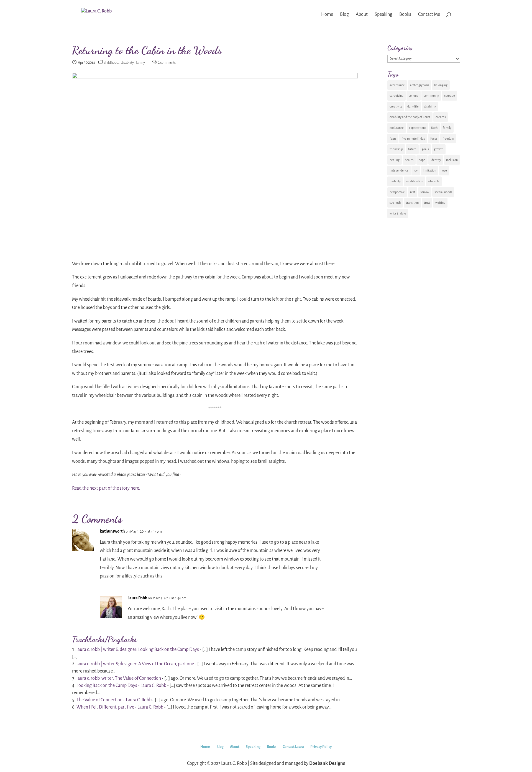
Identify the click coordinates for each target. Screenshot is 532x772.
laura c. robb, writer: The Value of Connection (118, 678)
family (140, 63)
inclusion (452, 160)
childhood (111, 63)
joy (416, 170)
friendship (396, 149)
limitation (429, 170)
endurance (397, 127)
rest (412, 192)
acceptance (397, 85)
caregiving (396, 95)
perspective (397, 192)
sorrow (424, 192)
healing (395, 160)
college (413, 95)
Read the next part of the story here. (106, 488)
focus (433, 138)
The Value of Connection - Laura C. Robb (114, 699)
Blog (220, 747)
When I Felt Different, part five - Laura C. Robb (119, 707)
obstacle (433, 181)
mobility (395, 181)
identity (436, 160)
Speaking (253, 747)
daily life (413, 106)
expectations (417, 127)
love (444, 170)
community (431, 95)
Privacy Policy (321, 747)
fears (393, 138)
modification (414, 181)
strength (395, 202)
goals (425, 149)
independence (399, 170)
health (409, 160)
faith (434, 127)
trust (427, 202)
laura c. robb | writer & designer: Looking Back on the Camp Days (137, 649)
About (234, 747)
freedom (448, 138)
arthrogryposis (419, 85)
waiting (440, 202)
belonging (440, 85)
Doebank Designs (327, 763)
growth (438, 149)
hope (422, 160)
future (412, 149)
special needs (443, 192)
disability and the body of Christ (410, 117)
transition (412, 202)
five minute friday (413, 138)
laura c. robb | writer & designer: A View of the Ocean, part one (135, 663)
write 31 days (398, 213)
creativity (396, 106)
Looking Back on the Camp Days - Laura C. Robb (121, 685)
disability (127, 63)
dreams (441, 117)
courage (449, 95)
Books (271, 747)
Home (205, 747)
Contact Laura (293, 747)
